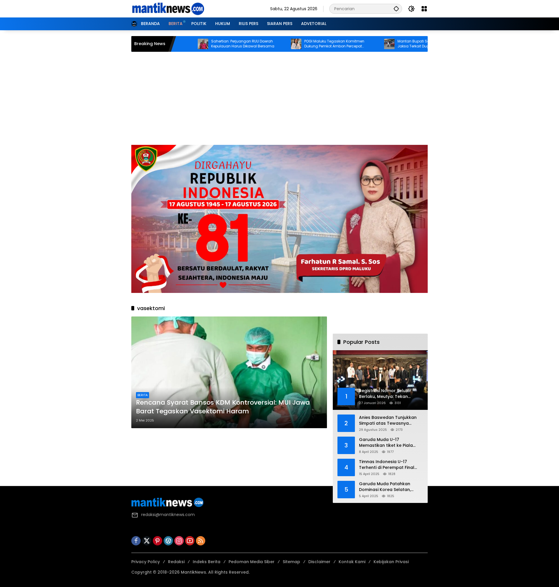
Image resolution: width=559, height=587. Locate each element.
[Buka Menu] (424, 8)
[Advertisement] (279, 101)
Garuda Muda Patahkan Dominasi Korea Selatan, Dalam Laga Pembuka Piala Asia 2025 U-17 (388, 486)
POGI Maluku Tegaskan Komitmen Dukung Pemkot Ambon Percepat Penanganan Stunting (309, 44)
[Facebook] (136, 540)
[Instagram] (179, 540)
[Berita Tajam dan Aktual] (167, 8)
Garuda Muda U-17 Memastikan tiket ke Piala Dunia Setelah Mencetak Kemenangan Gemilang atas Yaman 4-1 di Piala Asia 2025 (389, 442)
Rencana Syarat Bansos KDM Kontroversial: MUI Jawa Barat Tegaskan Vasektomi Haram (223, 407)
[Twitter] (146, 540)
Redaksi (176, 562)
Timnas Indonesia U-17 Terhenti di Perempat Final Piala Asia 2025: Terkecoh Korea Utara (386, 464)
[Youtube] (189, 540)
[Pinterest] (157, 540)
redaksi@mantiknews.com (168, 514)
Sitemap (291, 562)
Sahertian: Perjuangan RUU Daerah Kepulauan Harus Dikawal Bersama (218, 44)
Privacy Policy (145, 562)
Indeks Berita (206, 562)
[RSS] (200, 540)
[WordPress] (168, 540)
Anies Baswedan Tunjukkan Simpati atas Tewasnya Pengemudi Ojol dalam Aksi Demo (388, 420)
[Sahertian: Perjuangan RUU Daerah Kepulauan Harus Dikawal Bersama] (178, 44)
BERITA (142, 395)
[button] (396, 8)
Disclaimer (319, 562)
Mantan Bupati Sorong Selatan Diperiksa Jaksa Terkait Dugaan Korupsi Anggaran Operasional (409, 44)
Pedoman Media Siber (252, 562)
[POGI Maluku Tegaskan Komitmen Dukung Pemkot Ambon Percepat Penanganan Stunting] (271, 44)
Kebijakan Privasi (391, 562)
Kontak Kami (352, 562)
